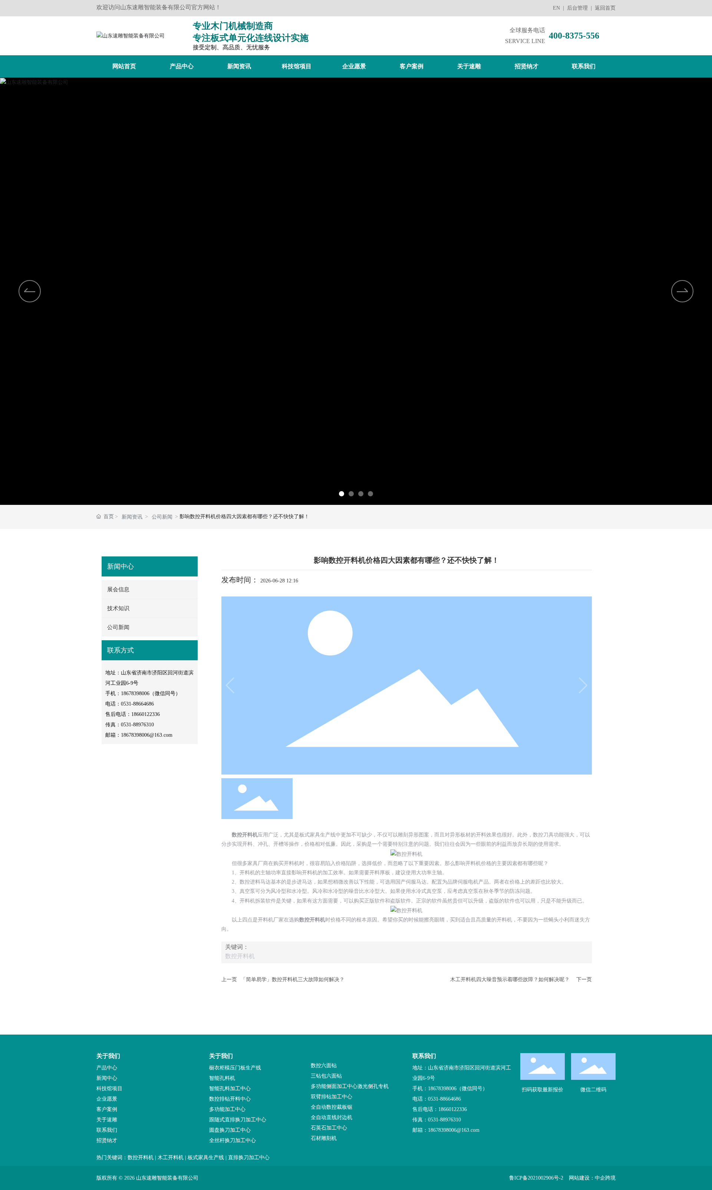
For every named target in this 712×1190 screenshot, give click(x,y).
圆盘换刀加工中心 (230, 1130)
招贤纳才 (106, 1140)
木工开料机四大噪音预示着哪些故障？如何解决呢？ (510, 979)
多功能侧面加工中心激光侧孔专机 (350, 1086)
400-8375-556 (574, 35)
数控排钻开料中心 (230, 1099)
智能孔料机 (222, 1078)
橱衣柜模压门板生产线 (235, 1068)
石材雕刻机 (324, 1138)
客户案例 (106, 1109)
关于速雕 (106, 1119)
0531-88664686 (137, 704)
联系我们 (106, 1130)
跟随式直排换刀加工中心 (237, 1119)
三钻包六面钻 (326, 1076)
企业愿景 (106, 1099)
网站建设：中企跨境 (592, 1178)
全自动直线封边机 (331, 1117)
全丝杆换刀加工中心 (232, 1140)
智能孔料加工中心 (230, 1088)
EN (556, 8)
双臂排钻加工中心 (331, 1096)
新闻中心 (106, 1078)
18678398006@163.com (146, 735)
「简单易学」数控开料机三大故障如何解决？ (293, 979)
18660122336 (145, 714)
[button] (341, 493)
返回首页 (605, 8)
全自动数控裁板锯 (331, 1107)
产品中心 (106, 1068)
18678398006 (135, 693)
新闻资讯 (132, 517)
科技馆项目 (109, 1088)
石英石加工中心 (329, 1128)
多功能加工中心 (227, 1109)
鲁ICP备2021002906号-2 (536, 1178)
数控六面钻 (324, 1065)
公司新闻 (162, 517)
